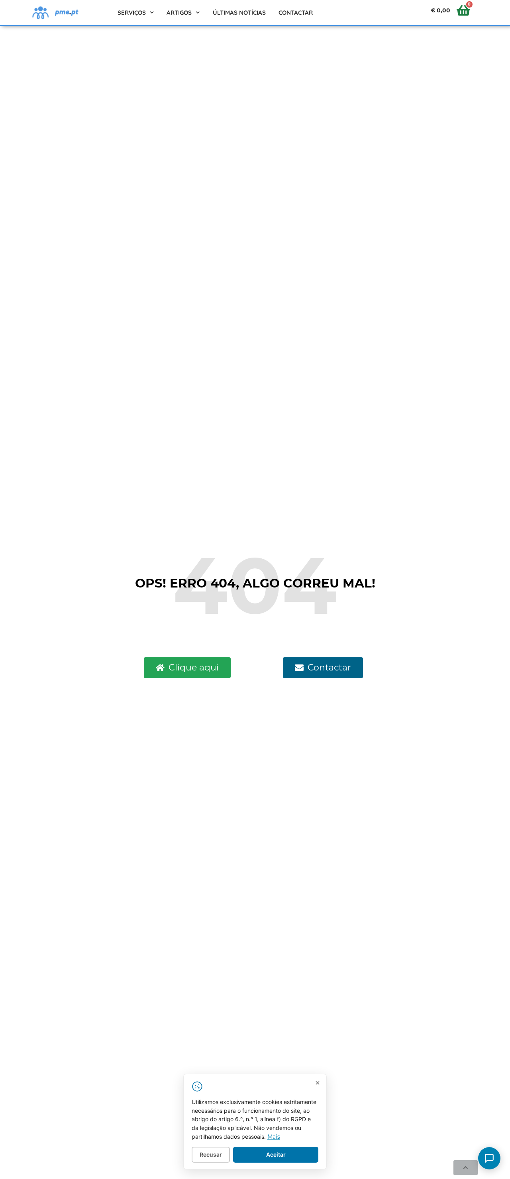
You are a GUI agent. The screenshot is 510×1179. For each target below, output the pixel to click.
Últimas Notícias (239, 12)
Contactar (296, 12)
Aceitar (276, 1154)
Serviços (132, 12)
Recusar (211, 1154)
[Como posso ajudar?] (489, 1158)
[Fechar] (317, 1083)
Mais (273, 1136)
